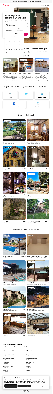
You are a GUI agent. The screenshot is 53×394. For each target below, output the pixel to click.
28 (16, 49)
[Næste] (28, 56)
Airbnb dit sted (45, 5)
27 (14, 49)
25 (9, 49)
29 (19, 49)
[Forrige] (24, 56)
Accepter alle (11, 386)
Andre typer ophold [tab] (7, 346)
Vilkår (29, 391)
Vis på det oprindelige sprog (35, 1)
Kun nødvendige (24, 386)
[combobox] (16, 25)
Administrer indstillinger (38, 386)
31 (6, 52)
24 (6, 49)
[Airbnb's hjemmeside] (6, 5)
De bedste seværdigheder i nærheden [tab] (21, 346)
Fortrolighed (24, 391)
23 (21, 47)
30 (22, 49)
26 (11, 49)
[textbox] (10, 30)
